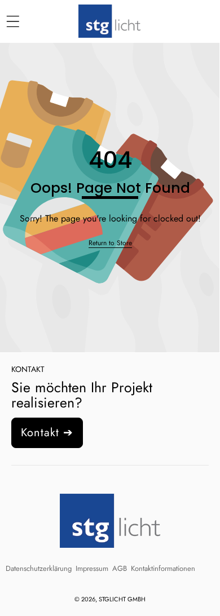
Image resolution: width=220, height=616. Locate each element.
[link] (110, 243)
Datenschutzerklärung (39, 568)
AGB (119, 568)
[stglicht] (109, 21)
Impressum (92, 568)
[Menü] (12, 21)
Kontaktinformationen (163, 568)
